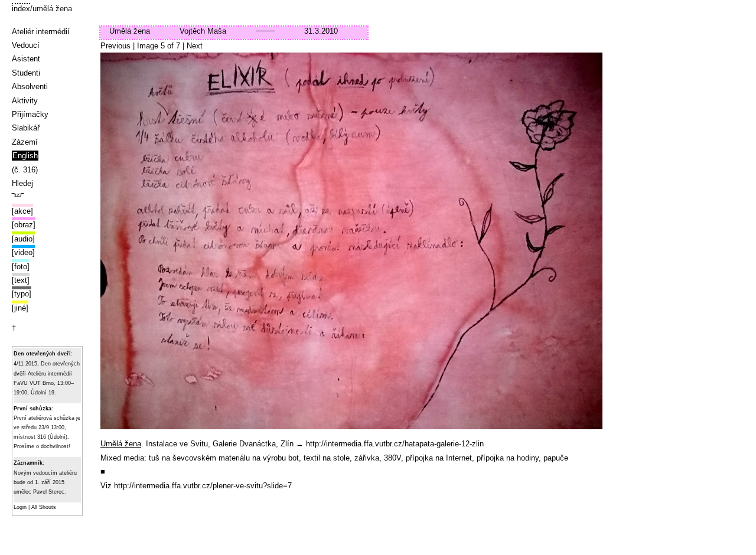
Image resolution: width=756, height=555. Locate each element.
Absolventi (30, 86)
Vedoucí (26, 45)
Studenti (26, 72)
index (21, 8)
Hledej (22, 183)
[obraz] (23, 224)
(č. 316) (25, 169)
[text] (21, 280)
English (25, 155)
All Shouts (43, 507)
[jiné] (20, 307)
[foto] (21, 266)
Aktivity (25, 100)
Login (20, 507)
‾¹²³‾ (18, 196)
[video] (23, 252)
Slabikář (26, 127)
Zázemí (25, 142)
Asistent (26, 58)
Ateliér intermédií (41, 31)
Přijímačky (30, 114)
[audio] (23, 238)
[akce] (22, 211)
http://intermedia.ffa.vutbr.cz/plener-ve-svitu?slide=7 (203, 485)
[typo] (21, 293)
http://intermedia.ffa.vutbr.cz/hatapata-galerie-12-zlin (395, 443)
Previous (115, 45)
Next (195, 45)
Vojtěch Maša (203, 31)
